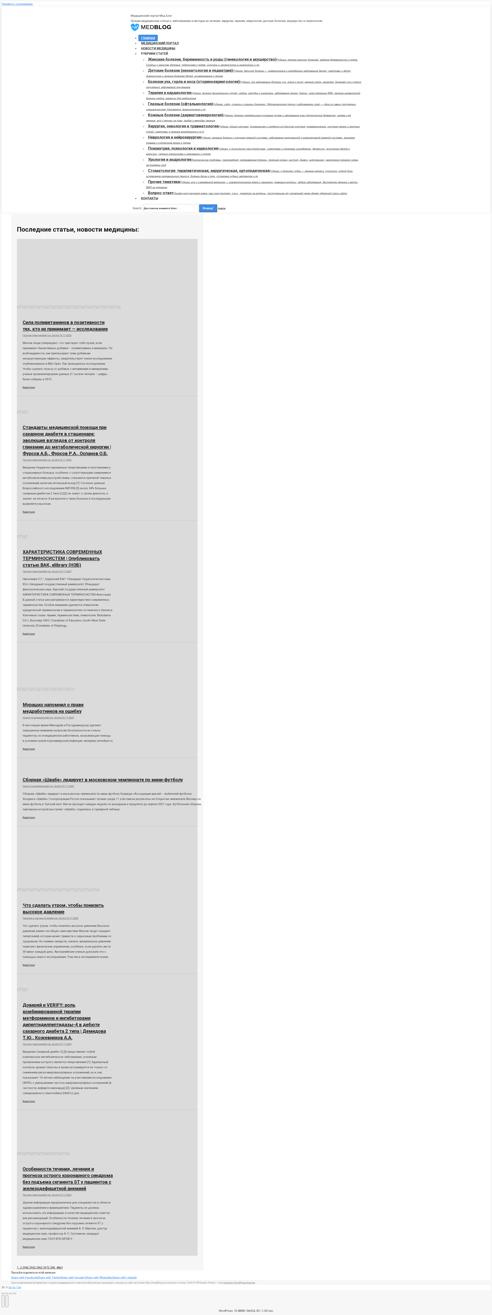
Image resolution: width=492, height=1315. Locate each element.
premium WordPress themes (239, 1282)
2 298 (51, 1267)
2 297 (44, 1267)
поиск (221, 208)
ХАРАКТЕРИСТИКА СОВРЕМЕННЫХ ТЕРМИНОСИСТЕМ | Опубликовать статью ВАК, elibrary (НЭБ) (62, 558)
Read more (29, 387)
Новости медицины (34, 717)
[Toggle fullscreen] (10, 1293)
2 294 (23, 1267)
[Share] (6, 1293)
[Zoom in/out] (14, 1293)
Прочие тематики (33, 335)
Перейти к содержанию (17, 4)
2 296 (37, 1267)
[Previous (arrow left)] (3, 1301)
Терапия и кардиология (36, 918)
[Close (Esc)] (3, 1293)
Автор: (51, 335)
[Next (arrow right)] (6, 1301)
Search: (137, 208)
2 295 (30, 1267)
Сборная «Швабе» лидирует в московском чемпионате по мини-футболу (103, 779)
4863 (60, 1267)
